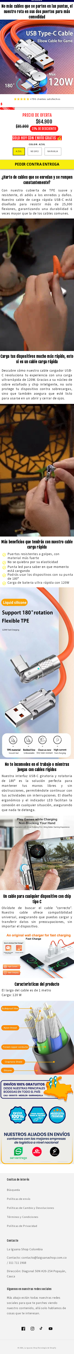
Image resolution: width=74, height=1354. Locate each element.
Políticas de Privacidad (22, 1226)
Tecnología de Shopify (47, 1348)
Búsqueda (13, 1190)
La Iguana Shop (31, 1348)
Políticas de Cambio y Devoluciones (30, 1208)
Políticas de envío (18, 1199)
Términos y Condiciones (22, 1217)
